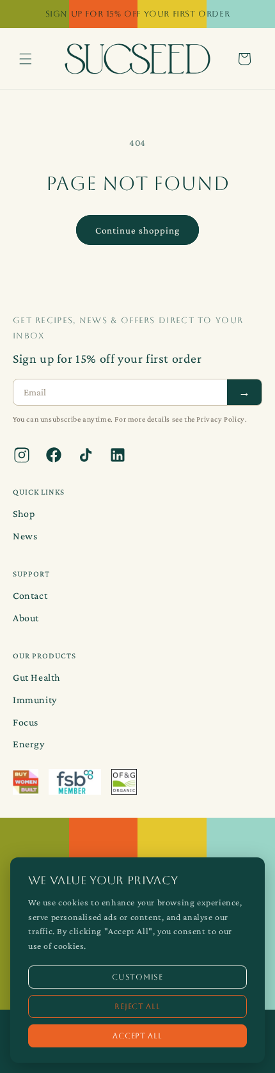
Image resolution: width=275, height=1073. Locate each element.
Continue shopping (137, 230)
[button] (26, 59)
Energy (29, 743)
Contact (30, 595)
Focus (25, 722)
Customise (137, 977)
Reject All (137, 1006)
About (26, 617)
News (25, 535)
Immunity (35, 699)
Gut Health (37, 677)
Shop (24, 513)
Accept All (137, 1035)
